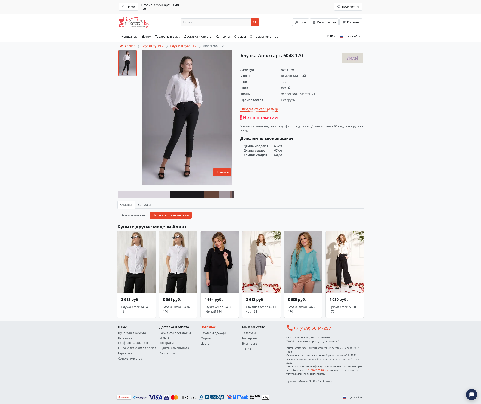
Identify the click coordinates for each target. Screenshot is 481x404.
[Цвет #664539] (211, 194)
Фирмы (206, 338)
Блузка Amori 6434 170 (176, 309)
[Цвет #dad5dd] (144, 194)
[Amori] (352, 58)
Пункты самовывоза (174, 348)
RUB (330, 36)
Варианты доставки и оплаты (175, 335)
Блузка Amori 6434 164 (134, 309)
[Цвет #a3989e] (224, 194)
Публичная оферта (132, 333)
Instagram (249, 338)
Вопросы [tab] (144, 205)
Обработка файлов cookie (137, 348)
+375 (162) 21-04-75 (316, 370)
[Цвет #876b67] (231, 194)
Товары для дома (167, 36)
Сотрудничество (130, 358)
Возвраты (166, 343)
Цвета (205, 343)
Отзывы (240, 36)
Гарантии (125, 353)
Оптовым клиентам (264, 36)
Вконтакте (249, 343)
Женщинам (129, 36)
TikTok (246, 349)
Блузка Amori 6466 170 (301, 309)
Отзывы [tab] (126, 205)
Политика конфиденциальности (134, 340)
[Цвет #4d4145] (233, 194)
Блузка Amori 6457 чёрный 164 (217, 309)
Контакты (223, 36)
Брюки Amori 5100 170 (342, 309)
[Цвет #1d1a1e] (187, 194)
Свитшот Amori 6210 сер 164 (261, 309)
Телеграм (249, 333)
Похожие (222, 172)
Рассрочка (167, 353)
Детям (146, 36)
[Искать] (255, 22)
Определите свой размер (259, 109)
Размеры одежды (213, 333)
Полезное (208, 327)
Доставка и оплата (198, 36)
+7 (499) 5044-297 (312, 328)
